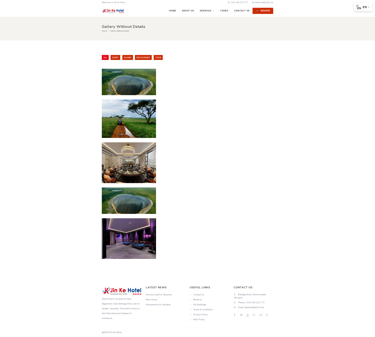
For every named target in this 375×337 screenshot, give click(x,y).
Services (206, 10)
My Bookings (199, 304)
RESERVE (265, 11)
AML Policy (199, 319)
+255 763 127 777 (239, 2)
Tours (224, 10)
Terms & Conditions (203, 309)
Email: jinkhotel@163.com (251, 307)
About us (188, 10)
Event (115, 57)
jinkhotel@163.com (264, 2)
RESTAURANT (143, 57)
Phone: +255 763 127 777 (251, 302)
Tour (158, 57)
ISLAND (127, 57)
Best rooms (151, 299)
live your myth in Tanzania (159, 294)
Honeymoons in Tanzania (158, 304)
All (105, 57)
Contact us (242, 10)
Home (172, 10)
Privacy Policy (200, 314)
